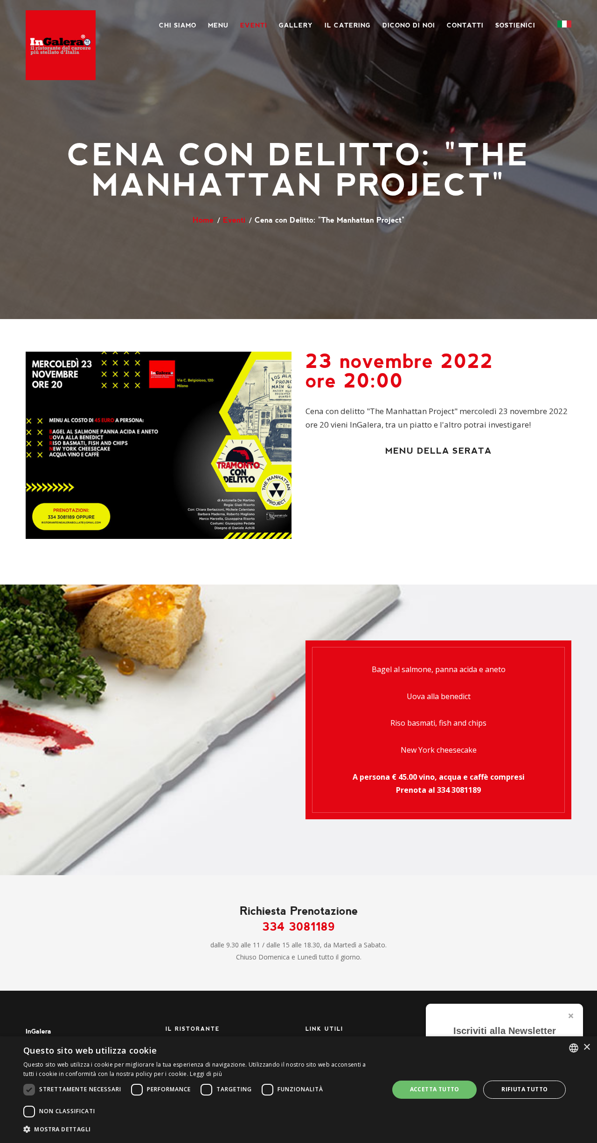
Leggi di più (206, 1074)
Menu (218, 25)
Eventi (253, 25)
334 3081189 (459, 790)
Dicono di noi (408, 25)
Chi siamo (177, 25)
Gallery (296, 25)
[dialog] (298, 1089)
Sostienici (515, 25)
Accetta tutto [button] (434, 1089)
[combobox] (573, 1048)
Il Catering (348, 25)
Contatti (465, 25)
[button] (200, 1129)
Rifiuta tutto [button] (524, 1089)
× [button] (586, 1047)
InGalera (38, 1031)
